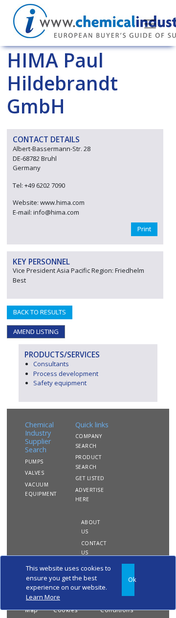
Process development (65, 373)
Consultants (51, 363)
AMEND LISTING (36, 331)
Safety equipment (60, 382)
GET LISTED (90, 478)
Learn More (43, 597)
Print (144, 228)
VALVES (34, 472)
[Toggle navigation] (150, 23)
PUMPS (34, 461)
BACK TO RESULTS (39, 312)
